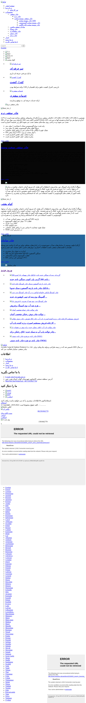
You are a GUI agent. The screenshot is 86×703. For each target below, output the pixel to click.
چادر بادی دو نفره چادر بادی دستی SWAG (28, 340)
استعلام (3, 403)
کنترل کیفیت (17, 82)
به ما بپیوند (9, 40)
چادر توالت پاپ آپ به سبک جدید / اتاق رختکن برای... (33, 332)
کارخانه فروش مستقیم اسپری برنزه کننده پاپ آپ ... (33, 323)
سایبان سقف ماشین (17, 27)
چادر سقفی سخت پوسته (14, 147)
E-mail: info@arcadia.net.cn (15, 377)
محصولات (9, 12)
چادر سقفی (14, 14)
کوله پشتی (7, 204)
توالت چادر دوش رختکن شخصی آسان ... (27, 314)
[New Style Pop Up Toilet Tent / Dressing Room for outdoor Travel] (33, 327)
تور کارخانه (14, 10)
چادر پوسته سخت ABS (27, 21)
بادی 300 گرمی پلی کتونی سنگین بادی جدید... (30, 279)
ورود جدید (6, 270)
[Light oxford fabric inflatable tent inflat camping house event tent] (30, 284)
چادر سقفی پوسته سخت (23, 18)
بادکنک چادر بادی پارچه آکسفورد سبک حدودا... (30, 288)
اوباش (3, 415)
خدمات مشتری (18, 95)
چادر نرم (17, 16)
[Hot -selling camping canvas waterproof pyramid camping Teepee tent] (28, 301)
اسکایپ (4, 417)
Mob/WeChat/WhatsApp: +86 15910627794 (21, 381)
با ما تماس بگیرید (11, 42)
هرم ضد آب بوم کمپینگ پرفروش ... (25, 305)
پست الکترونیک (6, 413)
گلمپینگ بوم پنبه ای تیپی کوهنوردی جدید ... (28, 297)
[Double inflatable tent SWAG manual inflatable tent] (26, 336)
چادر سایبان (7, 240)
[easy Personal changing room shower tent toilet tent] (24, 310)
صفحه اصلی (9, 6)
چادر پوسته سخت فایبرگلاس (29, 25)
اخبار (7, 38)
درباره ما (8, 8)
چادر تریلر (13, 35)
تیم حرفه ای (16, 68)
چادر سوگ (14, 29)
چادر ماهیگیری (15, 31)
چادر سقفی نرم (9, 113)
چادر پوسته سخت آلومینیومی (29, 23)
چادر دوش (14, 33)
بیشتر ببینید (5, 140)
